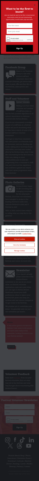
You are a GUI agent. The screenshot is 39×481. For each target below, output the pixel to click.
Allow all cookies (19, 239)
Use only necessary (19, 245)
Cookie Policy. (27, 234)
